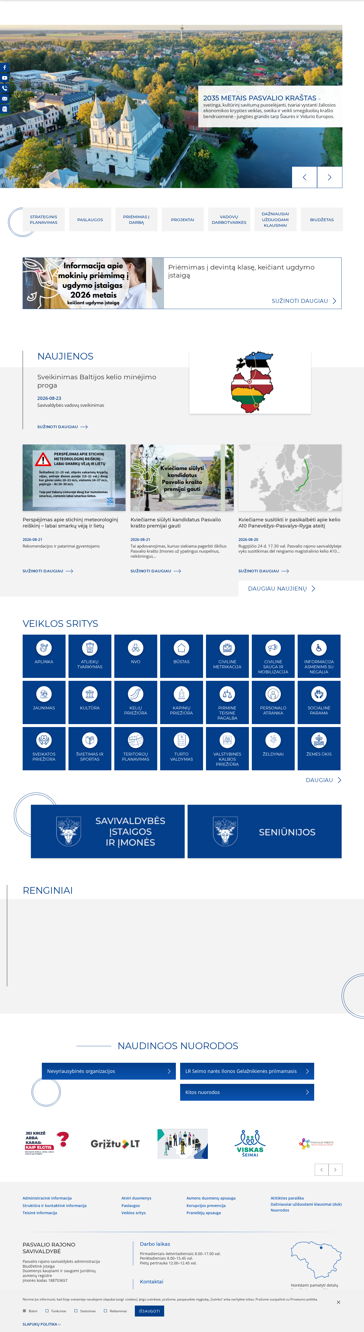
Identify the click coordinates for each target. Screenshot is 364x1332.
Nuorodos (280, 1210)
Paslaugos (131, 1205)
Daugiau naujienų (277, 588)
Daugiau (319, 780)
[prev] (304, 177)
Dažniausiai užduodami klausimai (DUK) (306, 1204)
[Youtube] (4, 77)
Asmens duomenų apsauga (211, 1198)
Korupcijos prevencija (206, 1205)
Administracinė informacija (47, 1198)
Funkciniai (58, 1311)
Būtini (33, 1311)
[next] (329, 177)
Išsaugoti (149, 1311)
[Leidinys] (48, 1143)
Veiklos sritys (134, 1212)
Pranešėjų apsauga (204, 1212)
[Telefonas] (4, 88)
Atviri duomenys (136, 1198)
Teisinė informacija (40, 1212)
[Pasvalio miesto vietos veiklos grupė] (317, 1143)
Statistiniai (88, 1311)
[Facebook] (4, 67)
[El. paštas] (4, 98)
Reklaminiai (118, 1311)
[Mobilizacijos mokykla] (182, 1143)
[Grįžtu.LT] (115, 1143)
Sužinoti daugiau (300, 301)
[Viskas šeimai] (250, 1143)
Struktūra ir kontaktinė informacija (55, 1205)
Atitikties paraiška (287, 1198)
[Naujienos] (4, 109)
